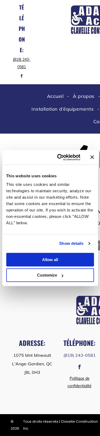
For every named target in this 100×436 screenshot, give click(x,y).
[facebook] (22, 76)
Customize (47, 275)
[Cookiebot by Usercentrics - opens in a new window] (59, 157)
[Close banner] (92, 157)
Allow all (50, 259)
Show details (71, 243)
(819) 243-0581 (79, 355)
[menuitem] (56, 96)
